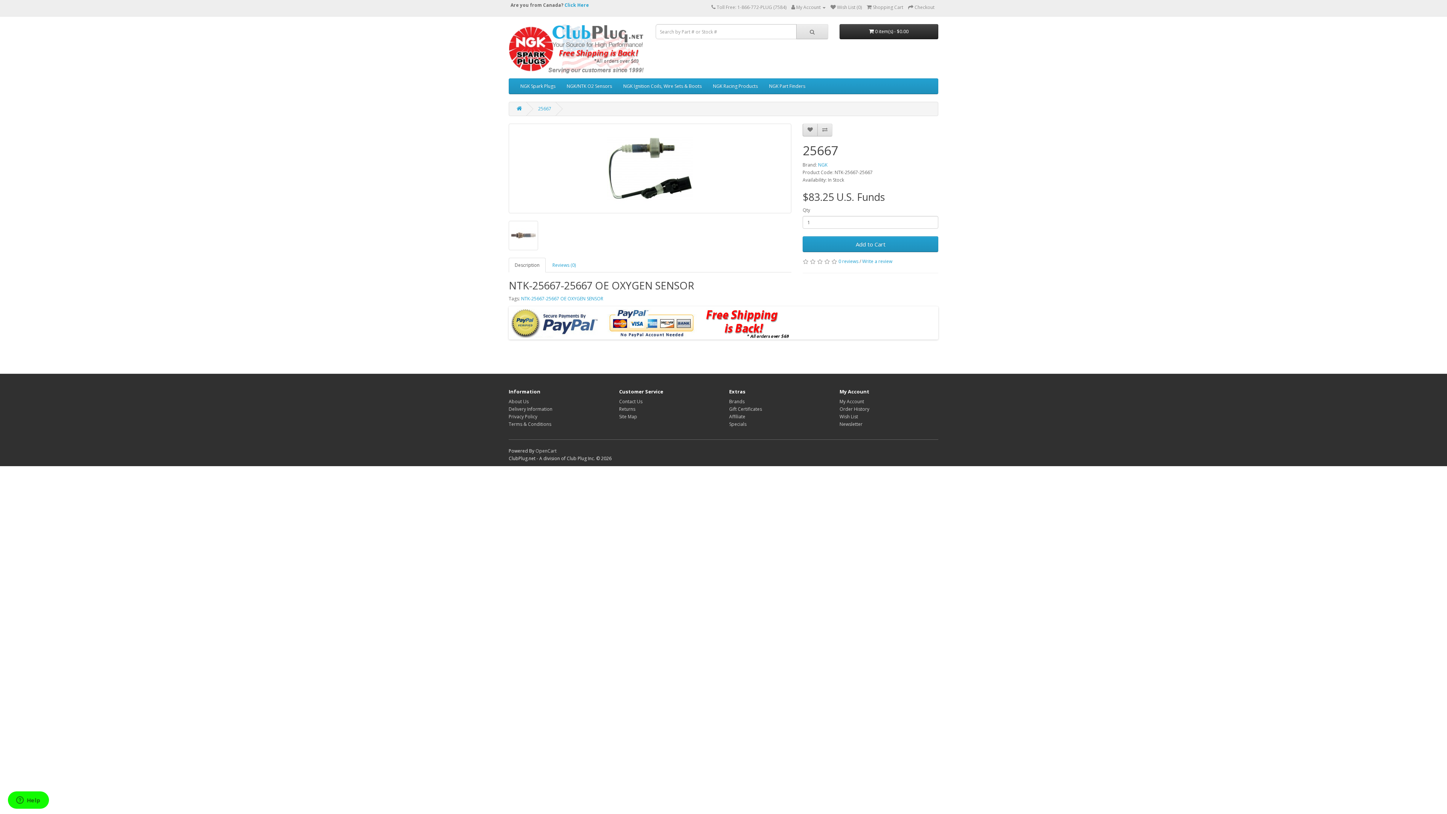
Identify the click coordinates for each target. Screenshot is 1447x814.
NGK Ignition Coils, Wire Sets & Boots (662, 86)
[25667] (650, 168)
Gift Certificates (745, 409)
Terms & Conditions (530, 424)
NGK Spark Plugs (537, 86)
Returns (627, 409)
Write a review (877, 261)
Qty (806, 210)
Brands (737, 401)
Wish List (849, 416)
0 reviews (848, 261)
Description (527, 265)
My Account (852, 401)
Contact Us (630, 401)
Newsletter (851, 424)
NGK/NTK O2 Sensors (589, 86)
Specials (737, 424)
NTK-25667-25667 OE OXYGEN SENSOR (562, 298)
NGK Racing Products (735, 86)
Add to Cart (871, 244)
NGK (823, 165)
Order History (854, 409)
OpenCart (546, 451)
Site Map (628, 416)
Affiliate (737, 416)
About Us (519, 401)
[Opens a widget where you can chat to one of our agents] (28, 800)
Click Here (576, 5)
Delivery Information (530, 409)
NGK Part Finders (787, 86)
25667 (544, 109)
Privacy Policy (523, 416)
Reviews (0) (564, 265)
